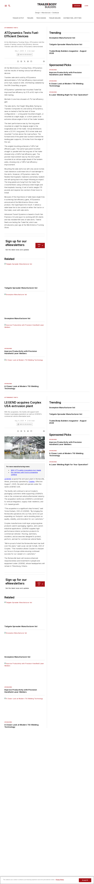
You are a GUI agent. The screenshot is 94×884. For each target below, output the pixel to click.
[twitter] (25, 61)
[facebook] (18, 61)
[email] (31, 61)
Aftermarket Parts (11, 27)
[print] (44, 61)
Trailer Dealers (55, 18)
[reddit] (28, 61)
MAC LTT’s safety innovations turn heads (26, 470)
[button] (5, 5)
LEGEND (7, 479)
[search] (9, 5)
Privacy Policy (60, 879)
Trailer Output (18, 18)
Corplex (32, 481)
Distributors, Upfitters (72, 18)
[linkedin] (21, 61)
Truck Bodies (41, 18)
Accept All (85, 880)
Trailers (30, 18)
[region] (47, 880)
